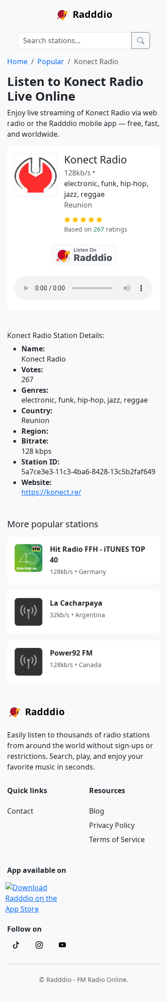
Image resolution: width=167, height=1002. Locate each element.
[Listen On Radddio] (84, 254)
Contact (20, 811)
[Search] (140, 40)
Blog (96, 811)
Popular (50, 61)
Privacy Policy (111, 825)
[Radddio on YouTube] (62, 945)
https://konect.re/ (51, 492)
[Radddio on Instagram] (39, 945)
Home (17, 61)
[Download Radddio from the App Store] (37, 897)
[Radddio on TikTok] (16, 945)
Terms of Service (117, 839)
